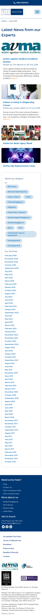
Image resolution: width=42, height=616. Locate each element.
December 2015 (11, 455)
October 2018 (10, 395)
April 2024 (9, 303)
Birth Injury (12, 187)
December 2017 (11, 420)
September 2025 (12, 268)
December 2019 (11, 373)
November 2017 (11, 424)
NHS (20, 228)
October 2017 (10, 427)
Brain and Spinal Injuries (17, 192)
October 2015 (10, 462)
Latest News (8, 511)
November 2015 (11, 458)
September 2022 (12, 344)
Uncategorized (14, 246)
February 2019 (10, 386)
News (10, 228)
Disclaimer (7, 544)
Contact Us (7, 487)
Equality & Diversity (10, 552)
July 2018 (8, 405)
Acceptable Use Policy (12, 537)
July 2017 (8, 436)
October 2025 (10, 265)
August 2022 (10, 347)
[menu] (37, 12)
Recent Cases (8, 508)
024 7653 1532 (16, 521)
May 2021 (8, 370)
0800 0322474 (22, 3)
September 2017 (11, 430)
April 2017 (9, 446)
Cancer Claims (13, 197)
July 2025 (8, 271)
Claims (28, 197)
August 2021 (10, 363)
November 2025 (11, 262)
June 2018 (9, 408)
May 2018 (8, 411)
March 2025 (9, 281)
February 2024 (11, 306)
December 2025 (11, 259)
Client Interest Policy (11, 494)
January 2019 (10, 389)
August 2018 (10, 401)
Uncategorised (14, 240)
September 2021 (11, 360)
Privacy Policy (8, 548)
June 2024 (9, 300)
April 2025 (9, 278)
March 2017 (9, 449)
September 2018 (11, 398)
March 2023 (9, 325)
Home (3, 21)
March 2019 (9, 382)
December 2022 (11, 335)
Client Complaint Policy (12, 491)
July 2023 (8, 316)
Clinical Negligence (15, 202)
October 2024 (10, 290)
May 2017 (8, 443)
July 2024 (8, 297)
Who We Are (8, 505)
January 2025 (10, 287)
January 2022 (10, 354)
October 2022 (10, 341)
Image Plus (11, 613)
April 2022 (9, 351)
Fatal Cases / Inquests (16, 212)
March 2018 (9, 417)
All (6, 183)
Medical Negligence (16, 223)
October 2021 (10, 357)
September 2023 (12, 313)
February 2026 (11, 256)
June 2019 (9, 376)
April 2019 (9, 379)
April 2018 (9, 414)
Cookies (6, 556)
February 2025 (11, 284)
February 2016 (10, 452)
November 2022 (11, 338)
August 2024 (10, 294)
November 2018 (11, 392)
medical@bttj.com (13, 523)
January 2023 (10, 332)
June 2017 (9, 439)
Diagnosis (12, 207)
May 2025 (9, 275)
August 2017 (10, 433)
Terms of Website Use (12, 540)
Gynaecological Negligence (19, 217)
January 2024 (10, 309)
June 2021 (9, 367)
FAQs (5, 484)
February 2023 (11, 328)
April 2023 (9, 322)
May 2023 (9, 319)
